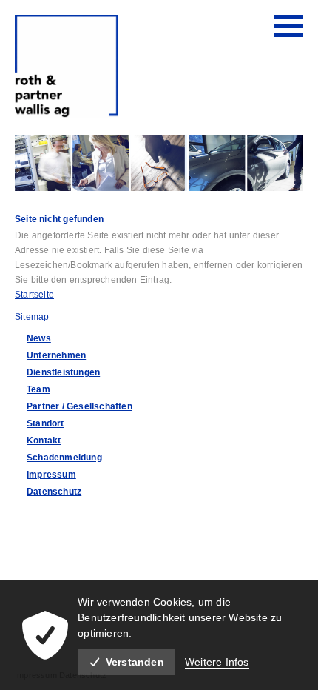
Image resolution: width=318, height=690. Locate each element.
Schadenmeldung (64, 457)
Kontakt (44, 440)
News (39, 338)
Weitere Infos (217, 662)
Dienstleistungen (63, 372)
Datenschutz (54, 491)
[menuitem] (165, 338)
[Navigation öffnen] (288, 26)
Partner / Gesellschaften (79, 406)
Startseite (34, 294)
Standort (45, 423)
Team (38, 389)
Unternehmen (56, 355)
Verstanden (135, 662)
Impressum (51, 474)
